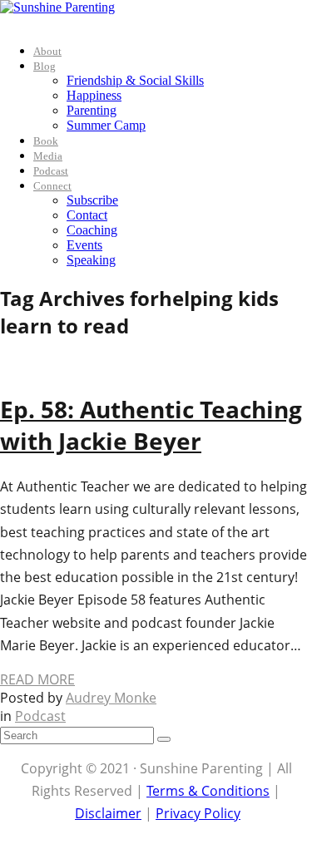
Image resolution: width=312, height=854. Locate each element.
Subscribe (92, 200)
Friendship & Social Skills (135, 80)
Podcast (50, 171)
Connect (52, 186)
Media (47, 156)
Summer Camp (106, 125)
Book (45, 141)
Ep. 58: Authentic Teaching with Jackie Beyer (151, 425)
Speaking (91, 260)
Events (84, 245)
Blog (44, 66)
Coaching (92, 230)
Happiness (94, 95)
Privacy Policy (198, 813)
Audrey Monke (111, 698)
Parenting (91, 110)
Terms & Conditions (208, 791)
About (47, 51)
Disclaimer (108, 813)
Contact (87, 215)
